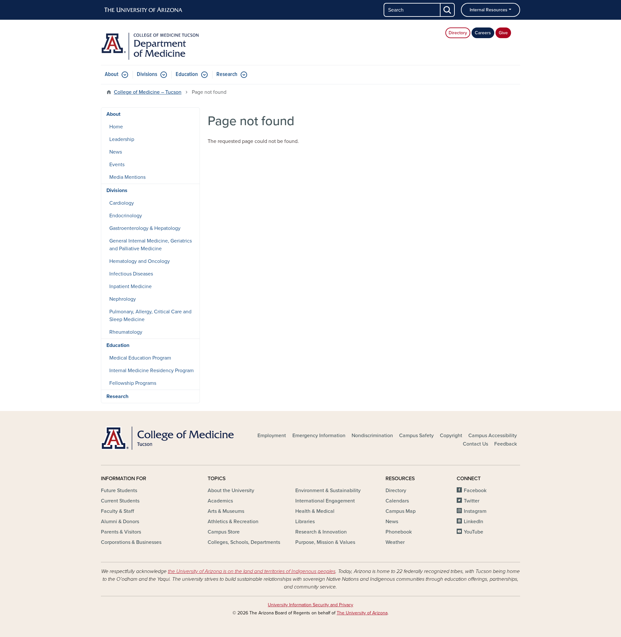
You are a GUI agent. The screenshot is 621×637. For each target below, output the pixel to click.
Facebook (475, 490)
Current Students (120, 501)
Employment (271, 435)
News (115, 152)
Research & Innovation (321, 532)
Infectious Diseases (131, 274)
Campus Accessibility (492, 435)
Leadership (121, 139)
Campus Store (224, 532)
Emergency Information (318, 435)
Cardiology (121, 203)
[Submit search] (448, 10)
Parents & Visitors (121, 532)
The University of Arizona (362, 613)
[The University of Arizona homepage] (143, 10)
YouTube (473, 532)
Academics (220, 501)
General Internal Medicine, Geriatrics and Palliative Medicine (150, 245)
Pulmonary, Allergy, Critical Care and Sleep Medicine (150, 315)
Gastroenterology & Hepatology (144, 228)
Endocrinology (125, 215)
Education (187, 74)
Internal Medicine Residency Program (151, 370)
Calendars (397, 501)
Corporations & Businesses (131, 542)
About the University (231, 490)
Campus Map (401, 511)
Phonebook (399, 532)
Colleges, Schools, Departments (244, 542)
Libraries (305, 521)
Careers (483, 33)
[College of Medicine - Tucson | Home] (168, 438)
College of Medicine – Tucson (147, 92)
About (111, 74)
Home (116, 127)
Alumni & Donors (120, 521)
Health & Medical (314, 511)
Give (503, 33)
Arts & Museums (226, 511)
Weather (395, 542)
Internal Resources (488, 10)
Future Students (119, 490)
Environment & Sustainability (328, 490)
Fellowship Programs (132, 383)
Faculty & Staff (117, 511)
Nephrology (122, 299)
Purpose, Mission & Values (325, 542)
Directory (458, 33)
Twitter (471, 501)
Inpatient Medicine (130, 286)
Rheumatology (125, 332)
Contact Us (475, 444)
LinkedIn (473, 521)
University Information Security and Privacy (310, 605)
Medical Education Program (140, 358)
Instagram (475, 511)
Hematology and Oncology (139, 261)
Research (226, 74)
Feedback (505, 444)
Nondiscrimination (372, 435)
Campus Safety (416, 435)
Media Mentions (127, 177)
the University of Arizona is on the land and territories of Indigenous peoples (251, 571)
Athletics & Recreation (233, 521)
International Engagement (325, 501)
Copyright (451, 435)
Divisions (147, 74)
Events (117, 164)
